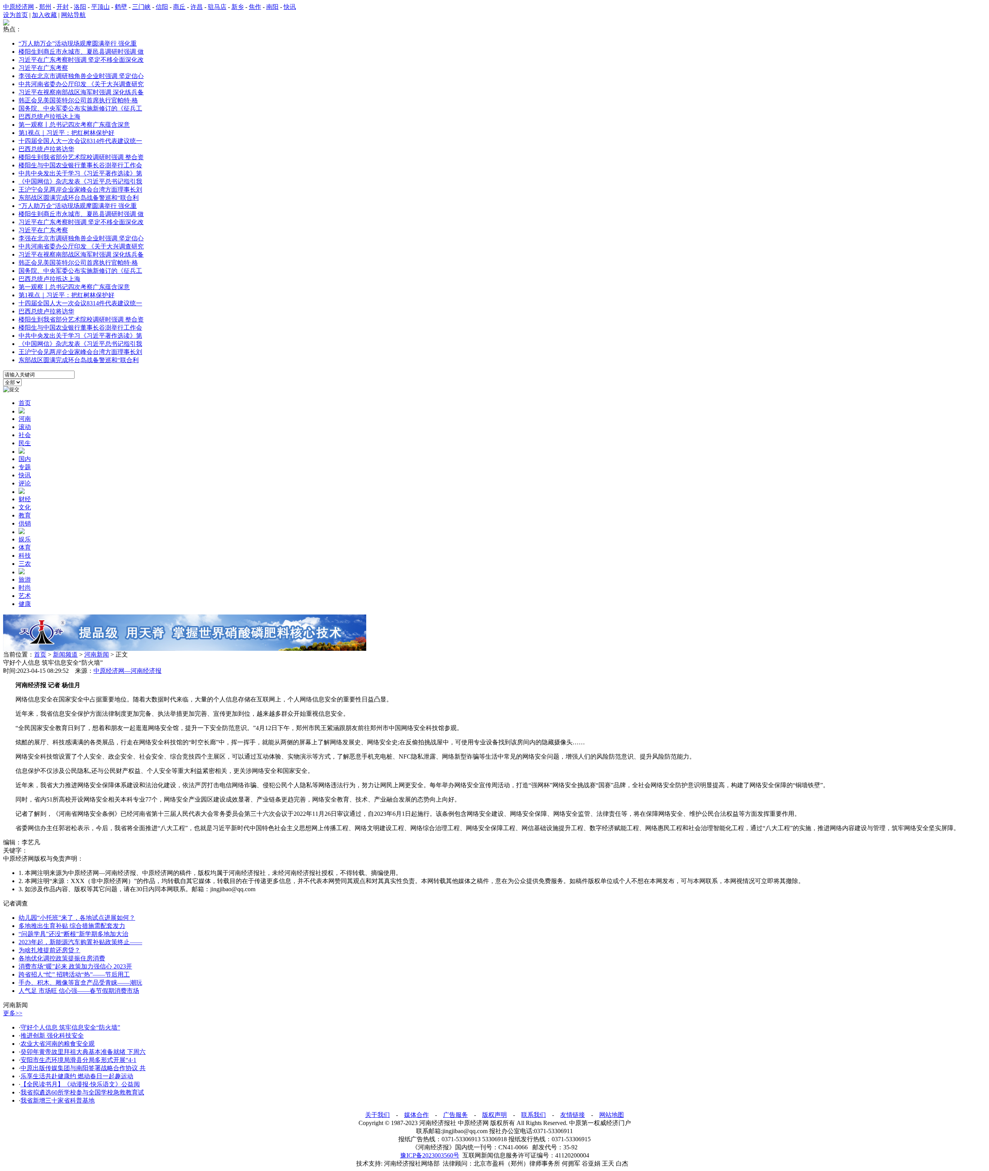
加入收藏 (44, 15)
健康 (25, 604)
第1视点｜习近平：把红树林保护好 (66, 132)
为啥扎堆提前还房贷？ (49, 950)
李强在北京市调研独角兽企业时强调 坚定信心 (81, 76)
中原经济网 (18, 6)
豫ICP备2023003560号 (429, 1155)
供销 (25, 523)
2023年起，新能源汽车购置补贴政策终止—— (80, 942)
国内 (25, 459)
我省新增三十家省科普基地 (57, 1100)
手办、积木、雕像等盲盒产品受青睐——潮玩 (80, 982)
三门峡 (141, 6)
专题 (25, 467)
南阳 (272, 6)
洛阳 (80, 6)
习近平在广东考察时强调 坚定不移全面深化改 (81, 59)
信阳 (162, 6)
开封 (62, 6)
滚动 (25, 427)
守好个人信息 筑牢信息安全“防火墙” (70, 1027)
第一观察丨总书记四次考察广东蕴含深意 (74, 124)
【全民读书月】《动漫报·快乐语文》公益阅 (80, 1084)
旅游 (25, 579)
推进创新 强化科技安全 (52, 1035)
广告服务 (455, 1114)
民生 (25, 443)
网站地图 (611, 1114)
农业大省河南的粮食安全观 (57, 1043)
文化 (25, 507)
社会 (25, 435)
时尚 (25, 587)
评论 (25, 483)
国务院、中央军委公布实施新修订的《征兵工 (80, 108)
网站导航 (73, 15)
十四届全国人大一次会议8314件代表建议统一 (80, 141)
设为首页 (15, 15)
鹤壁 (121, 6)
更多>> (12, 1013)
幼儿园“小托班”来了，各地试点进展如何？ (77, 917)
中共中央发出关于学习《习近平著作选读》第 (80, 173)
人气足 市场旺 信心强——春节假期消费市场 (79, 990)
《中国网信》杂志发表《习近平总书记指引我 (80, 181)
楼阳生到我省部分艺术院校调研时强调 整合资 (81, 157)
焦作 (255, 6)
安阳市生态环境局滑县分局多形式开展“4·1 (78, 1060)
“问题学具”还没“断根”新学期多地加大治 (73, 934)
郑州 (45, 6)
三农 (25, 563)
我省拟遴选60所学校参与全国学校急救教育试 (82, 1092)
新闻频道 (65, 654)
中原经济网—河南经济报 (127, 670)
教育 (25, 515)
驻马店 (217, 6)
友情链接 (572, 1114)
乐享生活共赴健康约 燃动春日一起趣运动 (76, 1076)
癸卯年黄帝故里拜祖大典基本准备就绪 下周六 (83, 1051)
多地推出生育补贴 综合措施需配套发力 (72, 926)
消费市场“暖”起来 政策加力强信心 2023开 (75, 966)
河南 (25, 418)
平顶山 (100, 6)
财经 (25, 499)
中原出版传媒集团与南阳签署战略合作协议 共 (83, 1068)
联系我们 (533, 1114)
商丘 (179, 6)
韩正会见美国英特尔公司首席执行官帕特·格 (78, 100)
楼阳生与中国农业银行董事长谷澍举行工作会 (80, 165)
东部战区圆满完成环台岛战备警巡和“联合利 (79, 197)
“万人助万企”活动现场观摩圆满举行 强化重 (78, 43)
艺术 (25, 595)
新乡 (237, 6)
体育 (25, 547)
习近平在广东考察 (43, 68)
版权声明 (494, 1114)
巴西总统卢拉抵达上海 (49, 116)
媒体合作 (416, 1114)
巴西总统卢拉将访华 (46, 149)
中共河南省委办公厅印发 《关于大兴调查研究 (81, 84)
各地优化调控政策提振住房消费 (62, 958)
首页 (25, 403)
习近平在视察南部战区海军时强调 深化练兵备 (81, 92)
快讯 (290, 6)
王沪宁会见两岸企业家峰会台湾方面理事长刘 (80, 189)
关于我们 (377, 1114)
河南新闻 (96, 654)
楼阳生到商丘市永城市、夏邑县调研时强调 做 (81, 51)
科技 (25, 555)
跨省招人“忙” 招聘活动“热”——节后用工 (74, 974)
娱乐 (25, 539)
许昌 (196, 6)
